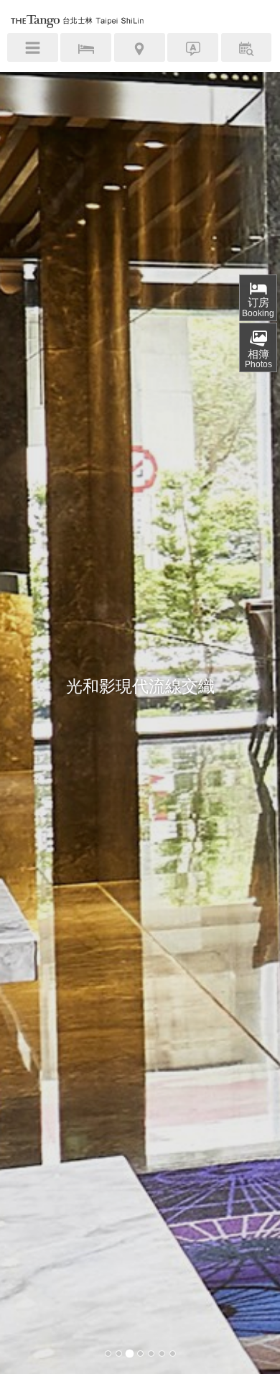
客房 (85, 50)
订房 (258, 307)
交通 (139, 50)
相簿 (258, 359)
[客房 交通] (140, 47)
